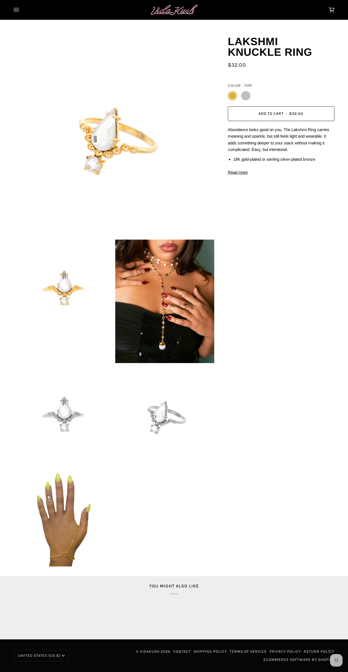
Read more (238, 172)
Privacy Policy (285, 651)
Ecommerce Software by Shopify (298, 659)
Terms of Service (248, 651)
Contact (182, 651)
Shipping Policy (210, 651)
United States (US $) (39, 655)
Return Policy (319, 651)
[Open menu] (22, 10)
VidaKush (150, 651)
